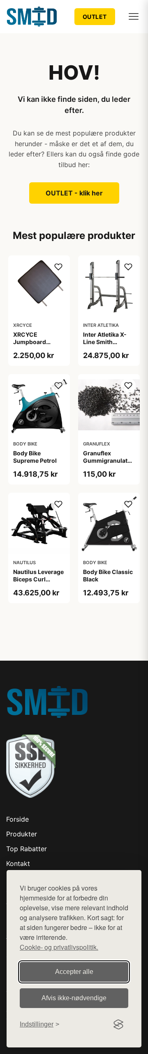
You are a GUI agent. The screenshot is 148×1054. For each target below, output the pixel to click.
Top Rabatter (26, 849)
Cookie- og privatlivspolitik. (59, 947)
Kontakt (18, 863)
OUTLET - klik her (74, 193)
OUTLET (95, 16)
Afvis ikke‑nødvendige (74, 997)
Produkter (21, 834)
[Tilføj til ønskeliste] (58, 266)
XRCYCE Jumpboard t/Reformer (29, 342)
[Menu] (133, 16)
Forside (17, 819)
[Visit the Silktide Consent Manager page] (118, 1024)
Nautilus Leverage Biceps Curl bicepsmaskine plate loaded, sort (38, 583)
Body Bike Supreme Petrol (35, 457)
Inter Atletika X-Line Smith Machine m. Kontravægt (105, 346)
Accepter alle (74, 971)
